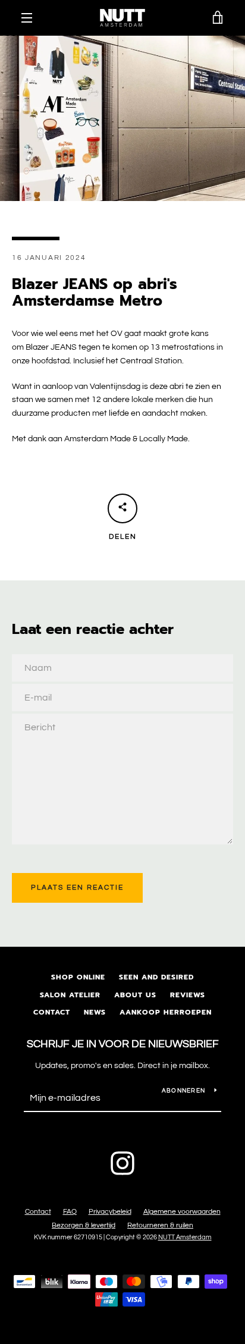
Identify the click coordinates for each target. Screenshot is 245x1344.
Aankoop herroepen (166, 1012)
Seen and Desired (156, 977)
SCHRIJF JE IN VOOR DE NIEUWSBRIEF (123, 1044)
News (95, 1012)
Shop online (78, 977)
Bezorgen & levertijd (83, 1225)
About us (135, 995)
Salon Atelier (70, 995)
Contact (51, 1012)
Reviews (187, 995)
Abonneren (183, 1091)
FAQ (70, 1212)
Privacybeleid (110, 1212)
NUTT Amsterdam (185, 1237)
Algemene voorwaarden (182, 1212)
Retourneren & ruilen (160, 1225)
